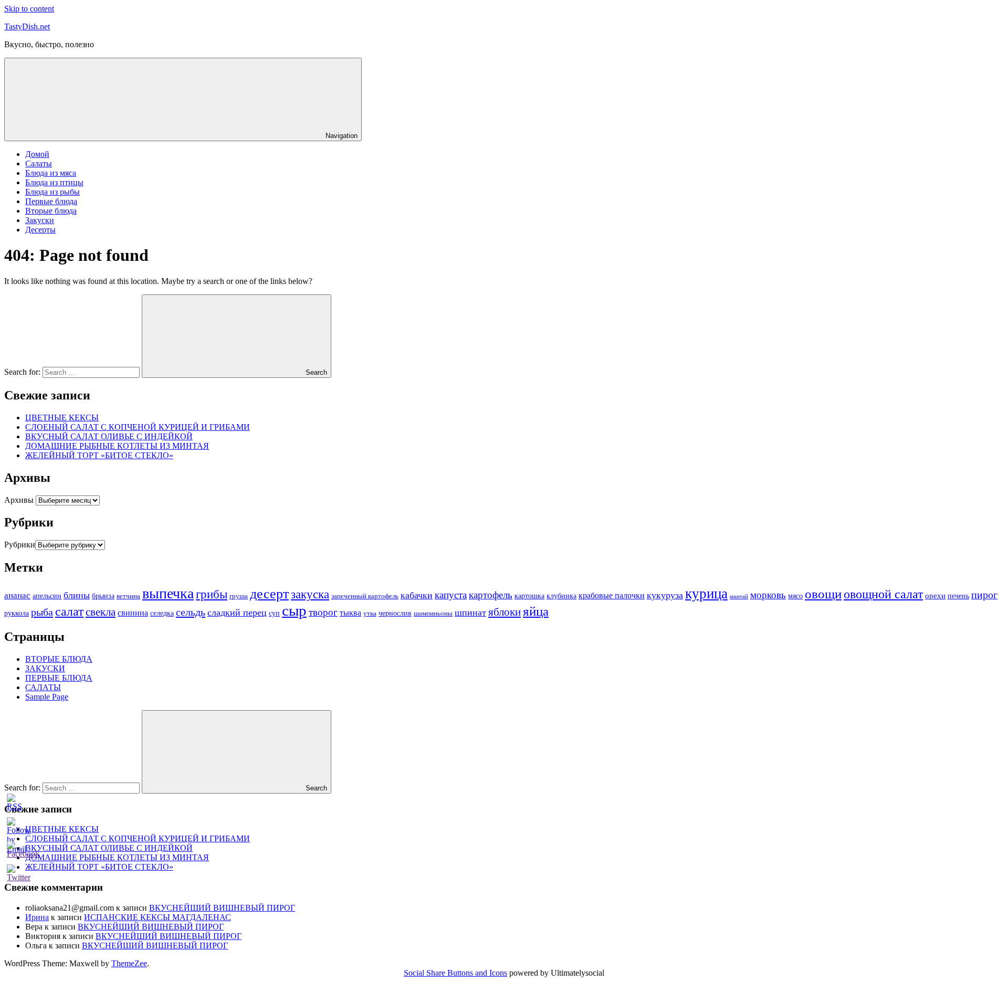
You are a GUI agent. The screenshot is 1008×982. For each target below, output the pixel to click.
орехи (935, 596)
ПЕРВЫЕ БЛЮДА (58, 677)
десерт (269, 593)
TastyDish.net (27, 26)
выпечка (168, 593)
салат (69, 611)
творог (323, 612)
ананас (17, 595)
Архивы (19, 499)
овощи (823, 593)
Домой (37, 154)
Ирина (37, 917)
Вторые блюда (51, 210)
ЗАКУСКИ (45, 668)
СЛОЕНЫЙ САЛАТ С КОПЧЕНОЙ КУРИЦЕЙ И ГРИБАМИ (137, 427)
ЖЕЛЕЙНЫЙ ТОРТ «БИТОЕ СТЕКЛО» (99, 455)
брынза (103, 596)
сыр (294, 610)
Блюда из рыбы (52, 191)
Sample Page (46, 696)
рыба (42, 612)
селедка (162, 613)
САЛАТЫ (43, 687)
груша (238, 596)
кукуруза (665, 595)
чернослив (395, 613)
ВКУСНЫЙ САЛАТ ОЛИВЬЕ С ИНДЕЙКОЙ (109, 436)
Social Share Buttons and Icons (455, 972)
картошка (529, 596)
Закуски (39, 220)
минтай (739, 596)
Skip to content (29, 8)
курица (706, 593)
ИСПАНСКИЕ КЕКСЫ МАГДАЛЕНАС (157, 917)
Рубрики (19, 544)
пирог (984, 594)
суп (274, 613)
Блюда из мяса (50, 172)
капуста (451, 594)
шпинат (470, 612)
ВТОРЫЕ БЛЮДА (58, 658)
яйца (536, 611)
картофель (490, 594)
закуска (310, 594)
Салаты (38, 163)
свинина (133, 612)
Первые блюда (51, 201)
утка (369, 613)
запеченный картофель (364, 596)
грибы (211, 594)
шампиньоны (433, 613)
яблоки (504, 612)
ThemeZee (129, 963)
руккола (16, 613)
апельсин (47, 596)
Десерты (40, 229)
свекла (101, 612)
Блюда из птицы (54, 182)
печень (958, 596)
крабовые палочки (612, 595)
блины (77, 595)
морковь (768, 594)
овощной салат (883, 594)
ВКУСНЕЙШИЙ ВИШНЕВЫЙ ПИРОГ (222, 907)
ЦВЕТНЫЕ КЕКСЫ (62, 417)
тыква (350, 612)
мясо (795, 596)
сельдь (190, 612)
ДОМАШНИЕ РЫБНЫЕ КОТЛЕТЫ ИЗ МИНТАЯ (117, 445)
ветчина (128, 596)
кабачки (417, 595)
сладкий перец (237, 612)
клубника (561, 596)
